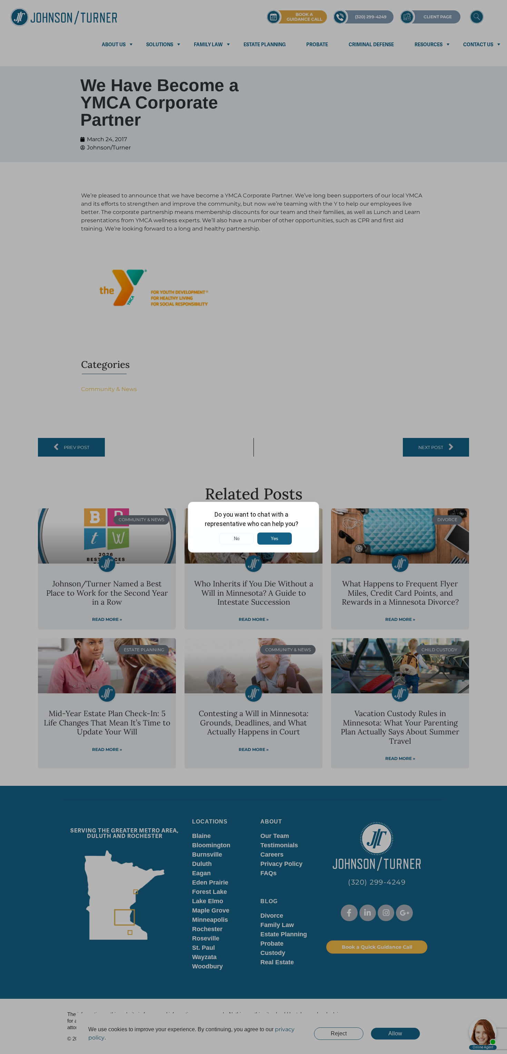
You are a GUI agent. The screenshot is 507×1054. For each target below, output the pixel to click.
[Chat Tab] (253, 527)
